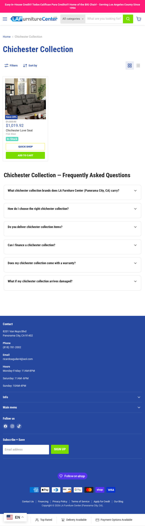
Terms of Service (80, 501)
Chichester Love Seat (19, 130)
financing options (36, 253)
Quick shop (25, 146)
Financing (43, 501)
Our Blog (118, 501)
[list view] (138, 65)
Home (7, 36)
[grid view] (130, 65)
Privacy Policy (59, 501)
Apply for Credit (102, 501)
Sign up (60, 449)
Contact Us (28, 501)
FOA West (11, 134)
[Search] (128, 19)
